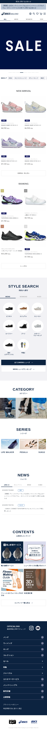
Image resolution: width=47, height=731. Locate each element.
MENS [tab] (7, 296)
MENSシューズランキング (22, 369)
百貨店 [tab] (40, 485)
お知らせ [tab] (6, 485)
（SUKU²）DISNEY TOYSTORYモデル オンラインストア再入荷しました (24, 510)
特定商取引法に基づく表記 (12, 708)
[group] (23, 46)
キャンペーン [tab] (18, 485)
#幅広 (42, 78)
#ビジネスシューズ (20, 78)
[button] (10, 72)
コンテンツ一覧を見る (22, 603)
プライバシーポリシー (11, 704)
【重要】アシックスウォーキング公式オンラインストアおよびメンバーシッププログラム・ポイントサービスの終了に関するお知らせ (24, 496)
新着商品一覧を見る (23, 173)
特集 (5, 667)
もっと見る (23, 266)
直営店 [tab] (29, 485)
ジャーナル (7, 673)
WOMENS (29, 19)
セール (6, 661)
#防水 (10, 78)
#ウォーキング (33, 78)
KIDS (41, 19)
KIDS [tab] (39, 296)
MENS (16, 19)
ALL (5, 19)
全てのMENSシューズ (22, 362)
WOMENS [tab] (23, 296)
